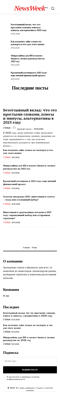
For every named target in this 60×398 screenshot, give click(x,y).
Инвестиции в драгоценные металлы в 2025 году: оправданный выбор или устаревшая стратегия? (27, 215)
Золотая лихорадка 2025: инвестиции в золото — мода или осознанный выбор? (29, 198)
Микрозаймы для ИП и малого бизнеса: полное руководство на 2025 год (27, 58)
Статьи (6, 157)
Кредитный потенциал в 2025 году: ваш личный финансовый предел (29, 74)
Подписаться (29, 370)
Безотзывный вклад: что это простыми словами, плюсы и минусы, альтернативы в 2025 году (28, 27)
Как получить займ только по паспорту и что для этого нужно (27, 43)
